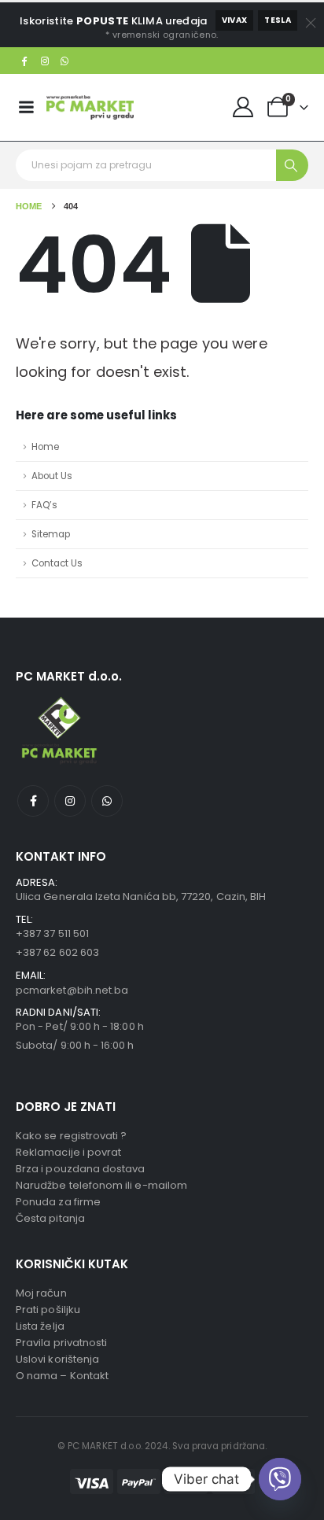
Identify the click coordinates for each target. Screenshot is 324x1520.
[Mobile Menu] (26, 107)
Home (45, 447)
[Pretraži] (292, 165)
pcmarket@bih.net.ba (72, 990)
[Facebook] (24, 60)
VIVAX (235, 20)
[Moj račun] (243, 107)
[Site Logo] (90, 107)
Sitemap (50, 534)
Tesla (277, 20)
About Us (51, 476)
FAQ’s (44, 505)
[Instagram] (44, 60)
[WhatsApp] (65, 60)
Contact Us (57, 563)
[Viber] (280, 1479)
